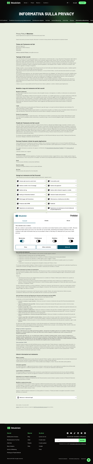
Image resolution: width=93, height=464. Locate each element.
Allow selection (46, 247)
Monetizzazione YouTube (13, 439)
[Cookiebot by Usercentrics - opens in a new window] (71, 216)
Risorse (38, 2)
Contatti (41, 446)
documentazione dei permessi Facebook (55, 148)
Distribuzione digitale (38, 20)
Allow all (67, 247)
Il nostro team (42, 439)
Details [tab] (46, 220)
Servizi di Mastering (12, 449)
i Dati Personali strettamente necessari (40, 407)
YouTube (47, 20)
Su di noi (46, 2)
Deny (25, 247)
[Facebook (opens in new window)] (67, 433)
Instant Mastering (56, 20)
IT (67, 3)
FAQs (29, 446)
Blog (29, 436)
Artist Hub (65, 20)
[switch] (38, 241)
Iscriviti (82, 440)
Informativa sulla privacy (74, 458)
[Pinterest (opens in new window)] (85, 433)
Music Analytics (10, 446)
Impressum (83, 458)
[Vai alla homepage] (13, 2)
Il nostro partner (42, 443)
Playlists (29, 443)
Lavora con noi (42, 436)
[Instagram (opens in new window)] (81, 433)
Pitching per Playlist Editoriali (14, 452)
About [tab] (68, 220)
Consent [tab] (24, 221)
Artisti (29, 439)
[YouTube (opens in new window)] (71, 433)
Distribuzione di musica (12, 436)
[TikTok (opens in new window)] (74, 433)
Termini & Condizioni (62, 458)
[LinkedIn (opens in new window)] (78, 433)
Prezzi (32, 2)
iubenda (17, 407)
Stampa (72, 20)
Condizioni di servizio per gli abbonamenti (20, 20)
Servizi (25, 2)
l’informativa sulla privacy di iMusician (78, 444)
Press (40, 449)
